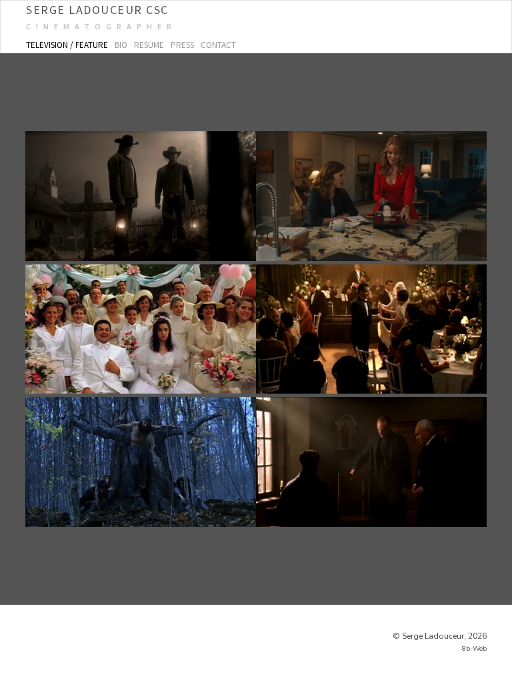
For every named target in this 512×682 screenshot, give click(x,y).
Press (182, 45)
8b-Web (474, 648)
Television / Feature (67, 45)
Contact (218, 45)
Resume (149, 45)
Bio (121, 45)
